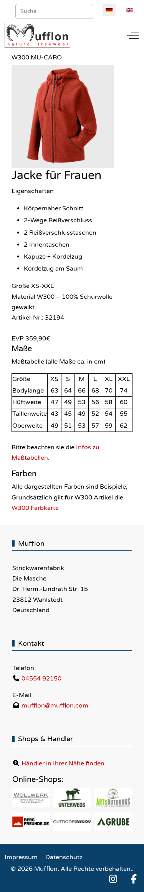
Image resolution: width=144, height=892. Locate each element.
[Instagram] (113, 879)
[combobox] (54, 11)
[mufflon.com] (37, 35)
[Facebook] (133, 879)
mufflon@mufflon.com (55, 705)
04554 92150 (41, 678)
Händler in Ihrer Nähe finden (63, 763)
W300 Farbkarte (35, 508)
